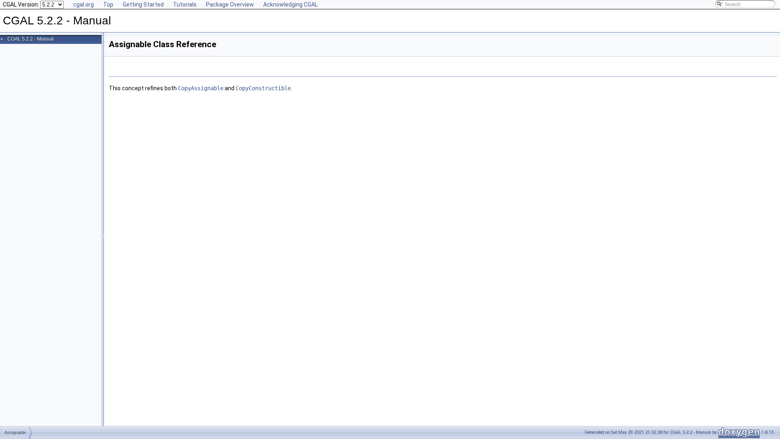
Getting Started (143, 4)
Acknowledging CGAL (290, 4)
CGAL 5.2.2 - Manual (30, 39)
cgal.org (83, 4)
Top (108, 4)
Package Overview (230, 4)
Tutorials (185, 4)
